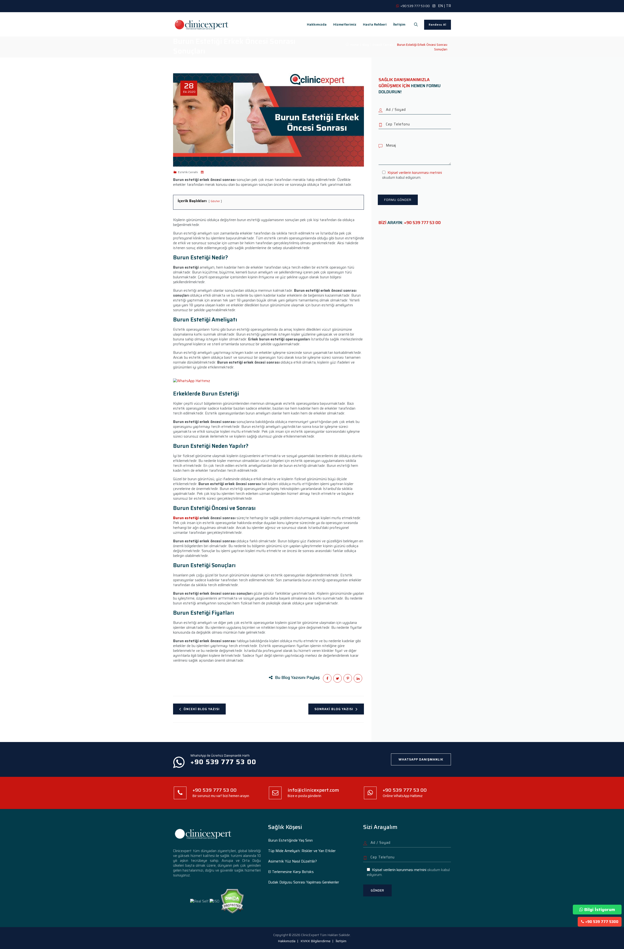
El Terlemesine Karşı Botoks (291, 871)
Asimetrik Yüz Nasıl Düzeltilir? (292, 861)
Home (354, 44)
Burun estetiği (186, 518)
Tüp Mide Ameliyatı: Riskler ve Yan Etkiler (302, 851)
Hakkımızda (317, 24)
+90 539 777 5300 (601, 922)
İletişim (399, 24)
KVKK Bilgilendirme (316, 941)
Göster (215, 201)
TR (448, 6)
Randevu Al (437, 25)
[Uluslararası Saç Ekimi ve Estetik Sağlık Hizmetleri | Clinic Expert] (202, 24)
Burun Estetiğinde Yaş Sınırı (290, 840)
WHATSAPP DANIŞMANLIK (421, 759)
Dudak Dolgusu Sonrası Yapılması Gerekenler (303, 882)
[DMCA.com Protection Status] (232, 901)
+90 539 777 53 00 (422, 222)
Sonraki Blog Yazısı (333, 709)
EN (440, 6)
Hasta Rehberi (375, 24)
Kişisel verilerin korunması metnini (415, 173)
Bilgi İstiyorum (599, 909)
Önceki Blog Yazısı (202, 709)
